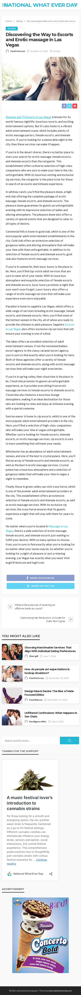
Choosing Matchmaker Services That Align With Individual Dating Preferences (50, 649)
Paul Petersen (17, 51)
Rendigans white (37, 721)
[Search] (76, 5)
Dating (12, 28)
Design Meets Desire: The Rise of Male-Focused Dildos (49, 693)
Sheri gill (33, 656)
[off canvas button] (4, 5)
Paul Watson (35, 699)
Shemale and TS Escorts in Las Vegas (28, 117)
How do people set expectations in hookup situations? (47, 671)
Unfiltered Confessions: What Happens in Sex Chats (50, 714)
